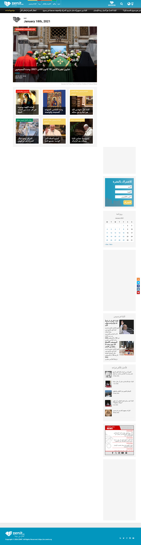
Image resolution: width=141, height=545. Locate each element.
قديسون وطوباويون (22, 91)
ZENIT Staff (18, 78)
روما (39, 4)
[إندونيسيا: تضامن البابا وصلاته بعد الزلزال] (81, 131)
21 (119, 236)
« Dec (106, 244)
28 (119, 240)
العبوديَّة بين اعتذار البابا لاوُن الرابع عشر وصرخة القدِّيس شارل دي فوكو (123, 373)
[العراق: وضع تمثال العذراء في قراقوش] (27, 131)
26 (111, 240)
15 (123, 233)
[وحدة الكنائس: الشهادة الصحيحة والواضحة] (54, 102)
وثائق (54, 4)
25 (107, 240)
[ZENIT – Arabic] (16, 4)
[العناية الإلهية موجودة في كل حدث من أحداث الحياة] (27, 102)
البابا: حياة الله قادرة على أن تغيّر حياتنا (123, 381)
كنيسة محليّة (20, 120)
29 (123, 240)
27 (115, 240)
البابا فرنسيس (32, 4)
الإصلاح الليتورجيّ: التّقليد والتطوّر (122, 391)
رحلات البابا (28, 120)
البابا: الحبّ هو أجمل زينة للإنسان (84, 10)
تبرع (59, 4)
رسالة (73, 120)
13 (115, 233)
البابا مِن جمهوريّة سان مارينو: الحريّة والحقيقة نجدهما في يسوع (44, 10)
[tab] (112, 428)
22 (123, 236)
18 (107, 236)
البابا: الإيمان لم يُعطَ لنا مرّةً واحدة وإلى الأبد (111, 323)
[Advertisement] (119, 160)
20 (115, 236)
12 (111, 233)
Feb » (111, 244)
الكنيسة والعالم (47, 4)
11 (107, 233)
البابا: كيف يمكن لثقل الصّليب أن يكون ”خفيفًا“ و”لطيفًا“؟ (123, 402)
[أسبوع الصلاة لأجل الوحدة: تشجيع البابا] (54, 131)
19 (111, 236)
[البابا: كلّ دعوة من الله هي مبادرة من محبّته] (81, 102)
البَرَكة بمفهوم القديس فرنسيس (121, 410)
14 (119, 233)
